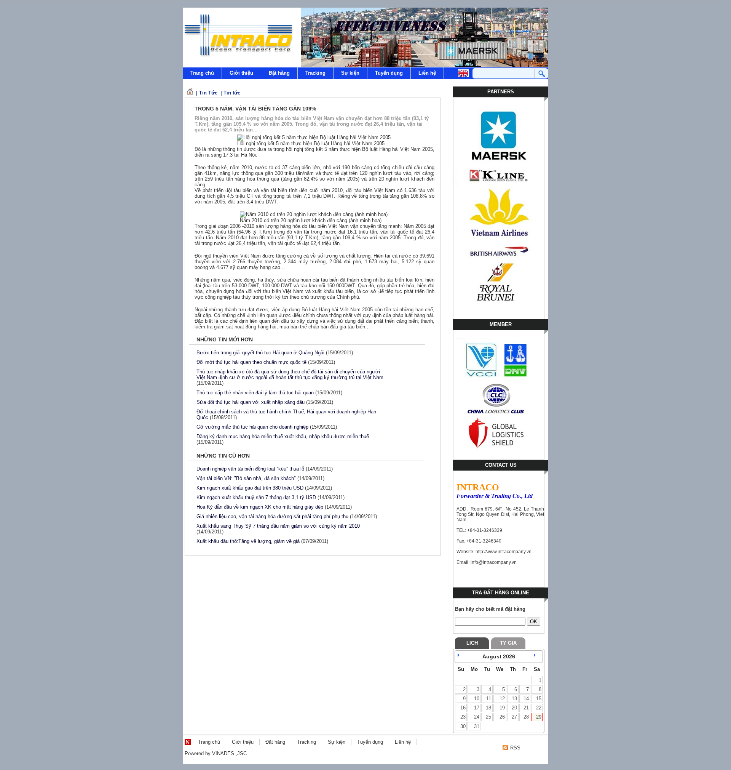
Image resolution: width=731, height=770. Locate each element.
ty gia (508, 643)
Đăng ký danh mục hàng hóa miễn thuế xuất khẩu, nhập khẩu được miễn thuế (282, 436)
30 (463, 726)
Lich (472, 643)
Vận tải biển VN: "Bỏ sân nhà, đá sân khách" (246, 478)
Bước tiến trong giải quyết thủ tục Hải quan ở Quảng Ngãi (260, 352)
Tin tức (231, 93)
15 (538, 698)
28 (526, 717)
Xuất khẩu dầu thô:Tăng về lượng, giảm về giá (248, 541)
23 (463, 717)
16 (463, 708)
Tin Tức (208, 93)
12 (502, 698)
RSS (515, 748)
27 (514, 717)
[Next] (537, 656)
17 (476, 708)
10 (476, 698)
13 (514, 698)
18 (488, 708)
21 (526, 708)
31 (476, 726)
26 (502, 717)
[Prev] (461, 656)
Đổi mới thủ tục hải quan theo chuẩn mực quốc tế (251, 362)
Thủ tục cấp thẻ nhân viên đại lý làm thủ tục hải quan (255, 392)
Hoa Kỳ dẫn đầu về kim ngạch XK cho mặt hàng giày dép (259, 507)
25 (488, 717)
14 (526, 698)
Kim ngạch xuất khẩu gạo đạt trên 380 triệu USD (249, 488)
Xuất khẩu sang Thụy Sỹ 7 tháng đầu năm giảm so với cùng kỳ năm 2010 (278, 526)
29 (538, 717)
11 (488, 698)
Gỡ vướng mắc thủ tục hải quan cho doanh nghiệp (252, 427)
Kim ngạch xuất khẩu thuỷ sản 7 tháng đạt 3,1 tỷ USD (256, 497)
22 (538, 708)
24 (476, 717)
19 (502, 708)
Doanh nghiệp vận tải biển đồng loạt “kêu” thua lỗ (250, 469)
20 (514, 708)
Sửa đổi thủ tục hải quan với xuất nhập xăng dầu (250, 402)
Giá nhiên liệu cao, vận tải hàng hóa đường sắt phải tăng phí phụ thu (272, 516)
